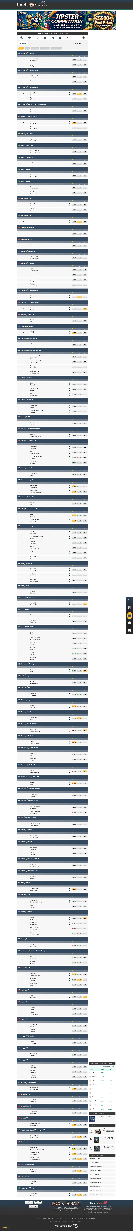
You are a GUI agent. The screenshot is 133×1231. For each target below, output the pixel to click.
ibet (93, 1072)
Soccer (22, 37)
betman (94, 1093)
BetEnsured (92, 1218)
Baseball (52, 37)
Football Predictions (95, 1182)
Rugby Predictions (95, 1174)
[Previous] (20, 13)
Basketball (37, 37)
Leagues (24, 43)
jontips (93, 1080)
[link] (129, 608)
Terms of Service (61, 1221)
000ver (93, 1076)
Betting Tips (71, 1218)
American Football (60, 37)
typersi (93, 1105)
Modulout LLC (62, 1218)
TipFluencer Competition (105, 1116)
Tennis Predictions (95, 1162)
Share (5, 1227)
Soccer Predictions (95, 1158)
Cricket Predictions (95, 1186)
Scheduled (45, 48)
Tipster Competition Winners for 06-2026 (108, 1138)
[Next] (112, 13)
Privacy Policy (71, 1221)
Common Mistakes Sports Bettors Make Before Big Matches (108, 1130)
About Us (53, 1221)
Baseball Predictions (95, 1178)
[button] (129, 600)
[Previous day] (69, 43)
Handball (76, 37)
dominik (94, 1101)
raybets (94, 1085)
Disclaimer (78, 1221)
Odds (21, 48)
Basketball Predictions (96, 1166)
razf (93, 1109)
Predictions (56, 48)
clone (93, 1097)
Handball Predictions (95, 1190)
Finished (35, 48)
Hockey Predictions (95, 1170)
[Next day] (86, 43)
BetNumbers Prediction (81, 1218)
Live (27, 48)
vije (93, 1089)
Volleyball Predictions (96, 1195)
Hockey (45, 37)
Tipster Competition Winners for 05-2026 (108, 1147)
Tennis (29, 37)
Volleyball (83, 37)
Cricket (68, 37)
